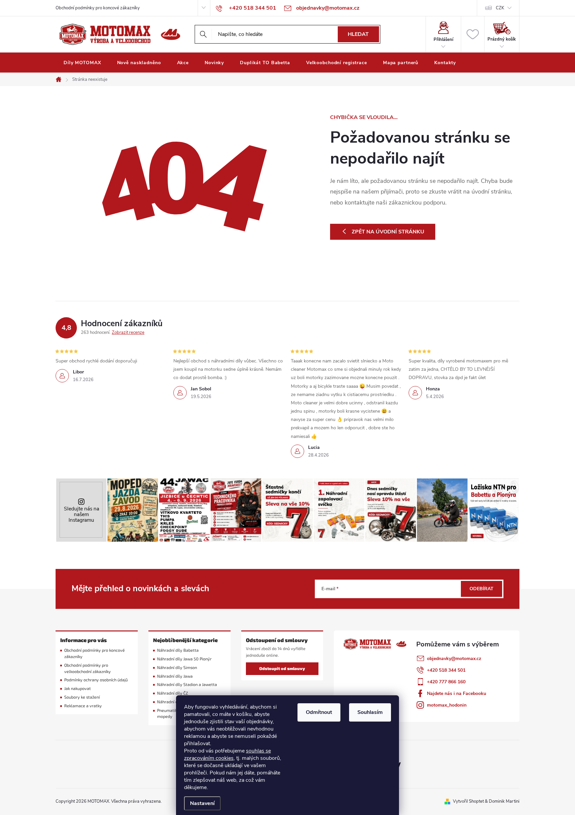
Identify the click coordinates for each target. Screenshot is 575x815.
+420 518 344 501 (446, 670)
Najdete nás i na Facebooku (456, 693)
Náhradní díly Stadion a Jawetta (187, 684)
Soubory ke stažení (82, 697)
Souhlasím (370, 712)
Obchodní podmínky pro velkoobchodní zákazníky (87, 668)
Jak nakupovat (77, 688)
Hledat (358, 34)
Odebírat (481, 589)
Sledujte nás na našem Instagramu (81, 514)
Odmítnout (319, 712)
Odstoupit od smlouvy (282, 668)
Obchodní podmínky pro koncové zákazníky (98, 8)
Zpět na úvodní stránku (388, 231)
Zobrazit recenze (128, 333)
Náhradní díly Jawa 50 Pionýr (184, 658)
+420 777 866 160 (446, 682)
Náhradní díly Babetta (178, 650)
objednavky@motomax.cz (454, 658)
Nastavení (202, 803)
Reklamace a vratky (83, 705)
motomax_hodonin (447, 705)
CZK (500, 8)
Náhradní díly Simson (177, 667)
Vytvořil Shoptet (468, 801)
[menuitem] (82, 63)
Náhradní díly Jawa (175, 676)
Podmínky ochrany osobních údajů (96, 679)
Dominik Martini (504, 801)
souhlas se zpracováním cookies (227, 754)
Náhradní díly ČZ (172, 693)
